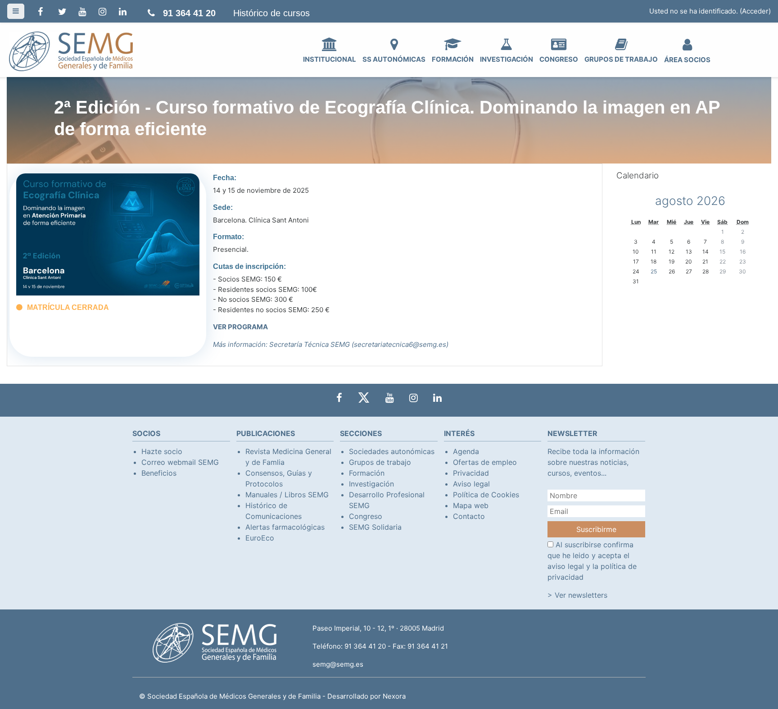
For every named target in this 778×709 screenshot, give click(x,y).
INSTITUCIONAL (329, 59)
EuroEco (259, 537)
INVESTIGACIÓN (506, 59)
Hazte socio (161, 451)
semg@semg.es (337, 664)
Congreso (365, 516)
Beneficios (158, 472)
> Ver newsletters (577, 595)
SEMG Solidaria (375, 527)
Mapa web (471, 505)
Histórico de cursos (271, 13)
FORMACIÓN (453, 59)
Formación (366, 472)
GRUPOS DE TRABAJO (621, 59)
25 (654, 271)
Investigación (371, 483)
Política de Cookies (486, 494)
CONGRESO (558, 59)
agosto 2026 (690, 201)
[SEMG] (71, 50)
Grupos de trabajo (380, 462)
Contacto (469, 516)
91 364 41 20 (189, 13)
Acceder (755, 11)
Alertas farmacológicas (285, 527)
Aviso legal (471, 483)
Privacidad (471, 472)
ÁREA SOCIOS (687, 59)
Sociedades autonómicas (391, 451)
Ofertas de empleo (485, 462)
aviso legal (565, 566)
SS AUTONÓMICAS (393, 59)
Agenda (466, 451)
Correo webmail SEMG (180, 462)
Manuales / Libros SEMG (287, 494)
